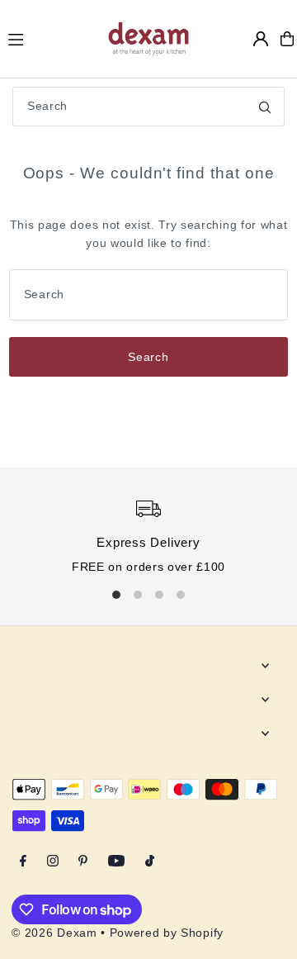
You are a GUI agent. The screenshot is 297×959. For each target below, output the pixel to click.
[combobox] (148, 106)
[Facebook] (23, 862)
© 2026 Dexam (54, 933)
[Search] (265, 106)
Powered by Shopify (167, 933)
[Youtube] (116, 862)
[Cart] (287, 38)
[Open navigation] (50, 38)
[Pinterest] (82, 862)
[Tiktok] (149, 862)
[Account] (260, 38)
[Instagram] (53, 862)
